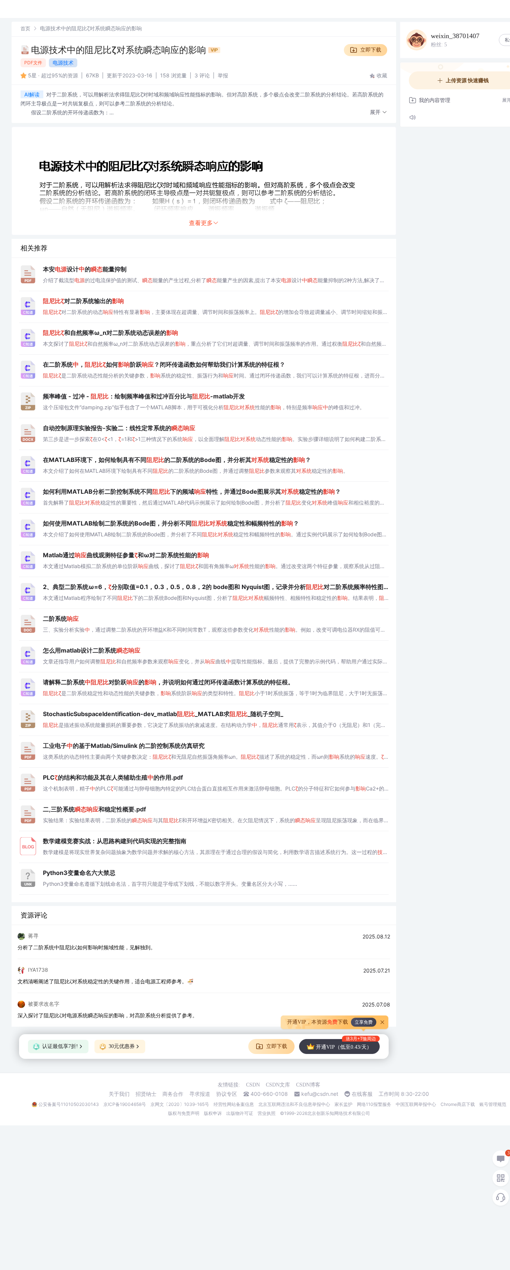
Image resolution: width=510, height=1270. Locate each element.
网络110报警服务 (374, 1104)
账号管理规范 (492, 1104)
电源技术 (63, 62)
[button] (378, 112)
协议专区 (226, 1094)
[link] (25, 28)
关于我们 (119, 1094)
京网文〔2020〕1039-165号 (179, 1104)
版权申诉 (213, 1113)
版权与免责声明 (183, 1113)
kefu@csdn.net (319, 1094)
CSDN (253, 1085)
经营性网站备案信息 (234, 1104)
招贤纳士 (146, 1094)
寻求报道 (199, 1094)
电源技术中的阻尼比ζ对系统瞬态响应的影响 (119, 49)
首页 (25, 28)
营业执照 (267, 1113)
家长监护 (343, 1104)
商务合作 (172, 1094)
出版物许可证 (239, 1113)
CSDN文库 (278, 1085)
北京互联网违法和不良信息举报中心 (294, 1104)
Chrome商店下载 (458, 1104)
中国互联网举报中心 (416, 1104)
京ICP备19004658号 (124, 1104)
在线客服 (362, 1094)
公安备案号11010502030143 (68, 1104)
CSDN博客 (308, 1085)
